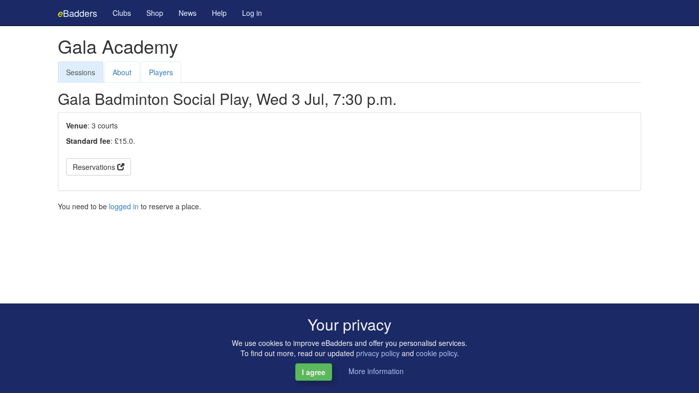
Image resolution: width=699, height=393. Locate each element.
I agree (313, 372)
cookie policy (436, 353)
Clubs (122, 13)
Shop (154, 13)
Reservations (95, 167)
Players (161, 72)
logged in (124, 206)
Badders (77, 12)
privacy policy (378, 353)
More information (376, 371)
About (122, 72)
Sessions (80, 72)
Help (219, 13)
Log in (252, 13)
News (187, 13)
